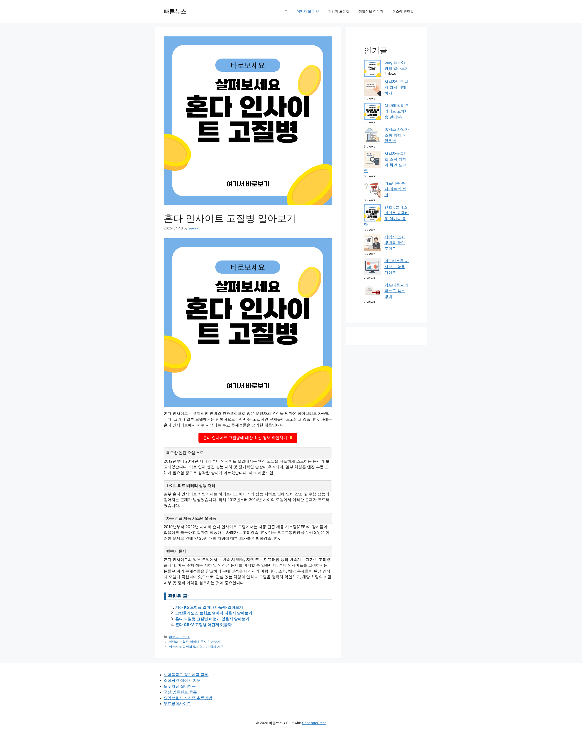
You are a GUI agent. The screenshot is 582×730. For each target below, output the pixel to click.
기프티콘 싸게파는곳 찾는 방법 (396, 291)
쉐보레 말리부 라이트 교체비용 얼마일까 (396, 111)
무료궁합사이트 (177, 703)
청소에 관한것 (403, 11)
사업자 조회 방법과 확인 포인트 (394, 243)
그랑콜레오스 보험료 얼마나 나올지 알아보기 (213, 613)
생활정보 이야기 (371, 11)
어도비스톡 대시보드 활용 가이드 (396, 267)
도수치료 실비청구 (180, 686)
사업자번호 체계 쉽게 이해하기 (396, 87)
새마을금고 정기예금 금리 (186, 674)
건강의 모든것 (338, 11)
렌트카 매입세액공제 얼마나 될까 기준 (196, 647)
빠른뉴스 (175, 11)
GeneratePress (314, 723)
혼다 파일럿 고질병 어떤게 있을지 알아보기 (212, 619)
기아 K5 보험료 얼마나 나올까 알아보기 (209, 607)
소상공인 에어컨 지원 (182, 680)
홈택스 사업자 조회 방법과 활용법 (396, 135)
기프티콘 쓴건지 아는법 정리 (396, 189)
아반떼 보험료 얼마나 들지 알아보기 (194, 642)
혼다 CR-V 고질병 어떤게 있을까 (203, 624)
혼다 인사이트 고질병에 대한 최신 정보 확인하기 (245, 437)
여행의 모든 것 (308, 11)
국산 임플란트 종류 (180, 692)
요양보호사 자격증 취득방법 (188, 698)
